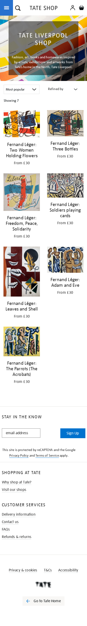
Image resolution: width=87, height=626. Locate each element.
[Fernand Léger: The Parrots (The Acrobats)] (21, 342)
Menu (7, 7)
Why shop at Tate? (17, 482)
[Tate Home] (43, 584)
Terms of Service (47, 455)
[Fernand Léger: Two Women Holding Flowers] (21, 124)
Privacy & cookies (23, 570)
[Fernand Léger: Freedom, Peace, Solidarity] (21, 193)
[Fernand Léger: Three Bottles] (65, 124)
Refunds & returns (17, 537)
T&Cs (48, 570)
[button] (18, 8)
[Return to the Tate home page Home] (44, 9)
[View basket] (81, 8)
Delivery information (18, 514)
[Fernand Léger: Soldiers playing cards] (65, 186)
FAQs (6, 529)
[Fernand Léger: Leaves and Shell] (21, 272)
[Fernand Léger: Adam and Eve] (65, 260)
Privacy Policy (19, 455)
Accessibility (68, 570)
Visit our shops (14, 489)
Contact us (10, 522)
